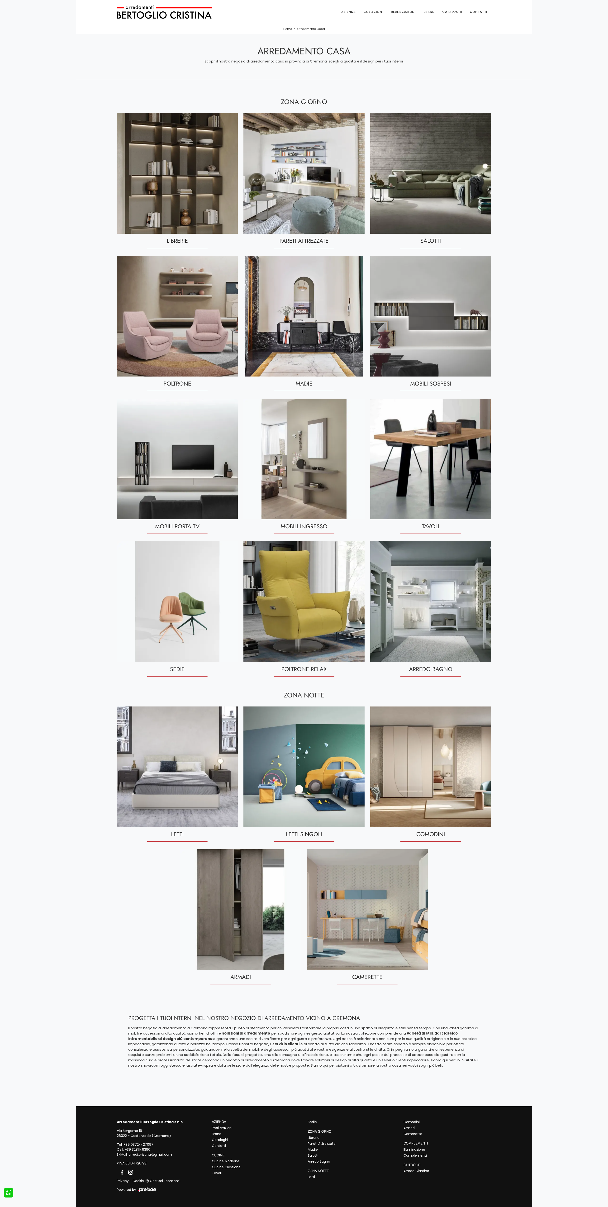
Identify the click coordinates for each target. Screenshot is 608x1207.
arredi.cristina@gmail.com (150, 1154)
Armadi (409, 1128)
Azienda (348, 12)
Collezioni (373, 12)
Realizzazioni (403, 12)
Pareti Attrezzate (322, 1143)
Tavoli (217, 1173)
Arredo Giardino (416, 1171)
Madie (313, 1149)
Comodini (412, 1122)
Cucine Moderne (225, 1161)
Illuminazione (414, 1149)
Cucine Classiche (226, 1167)
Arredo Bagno (319, 1161)
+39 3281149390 (137, 1149)
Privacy (123, 1180)
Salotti (313, 1155)
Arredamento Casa (311, 29)
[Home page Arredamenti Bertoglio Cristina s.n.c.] (172, 12)
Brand (429, 12)
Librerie (313, 1137)
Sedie (312, 1122)
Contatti (478, 12)
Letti (311, 1176)
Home (287, 29)
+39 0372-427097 (138, 1144)
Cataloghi (452, 12)
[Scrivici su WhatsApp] (8, 1192)
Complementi (415, 1155)
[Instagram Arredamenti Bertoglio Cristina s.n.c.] (129, 1172)
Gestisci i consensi (165, 1180)
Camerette (413, 1133)
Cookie (138, 1180)
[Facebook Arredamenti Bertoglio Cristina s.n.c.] (121, 1172)
